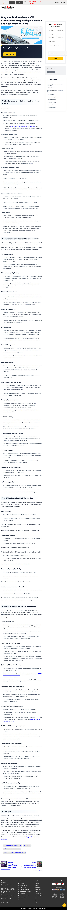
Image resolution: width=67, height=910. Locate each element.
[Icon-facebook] (53, 884)
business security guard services (12, 845)
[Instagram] (58, 884)
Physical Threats (51, 87)
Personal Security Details (53, 97)
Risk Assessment (51, 94)
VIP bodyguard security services (12, 849)
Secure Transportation (52, 99)
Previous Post (13, 865)
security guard (27, 845)
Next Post (33, 865)
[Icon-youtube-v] (60, 884)
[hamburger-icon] (65, 8)
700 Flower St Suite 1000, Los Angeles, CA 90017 (8, 885)
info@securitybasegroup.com (7, 902)
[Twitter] (55, 884)
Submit (55, 58)
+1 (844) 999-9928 (10, 54)
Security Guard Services (5, 869)
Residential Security (52, 102)
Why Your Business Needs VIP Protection (15, 852)
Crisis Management (52, 107)
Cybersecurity (51, 104)
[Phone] (64, 905)
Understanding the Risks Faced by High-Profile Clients (55, 84)
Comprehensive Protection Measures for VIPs (55, 91)
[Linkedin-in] (63, 884)
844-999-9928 (8, 898)
